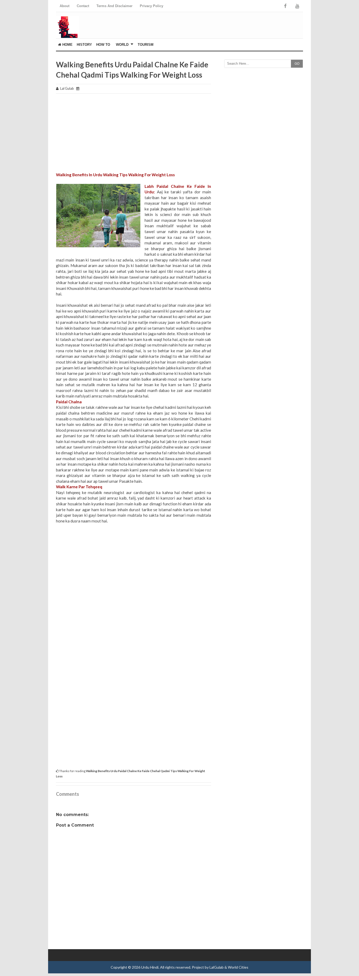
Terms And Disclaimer (114, 6)
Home (67, 45)
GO (297, 64)
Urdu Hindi (149, 967)
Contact (83, 6)
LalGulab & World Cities (228, 967)
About (64, 6)
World (122, 45)
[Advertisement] (133, 135)
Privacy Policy (151, 6)
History (84, 45)
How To (103, 45)
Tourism (145, 45)
